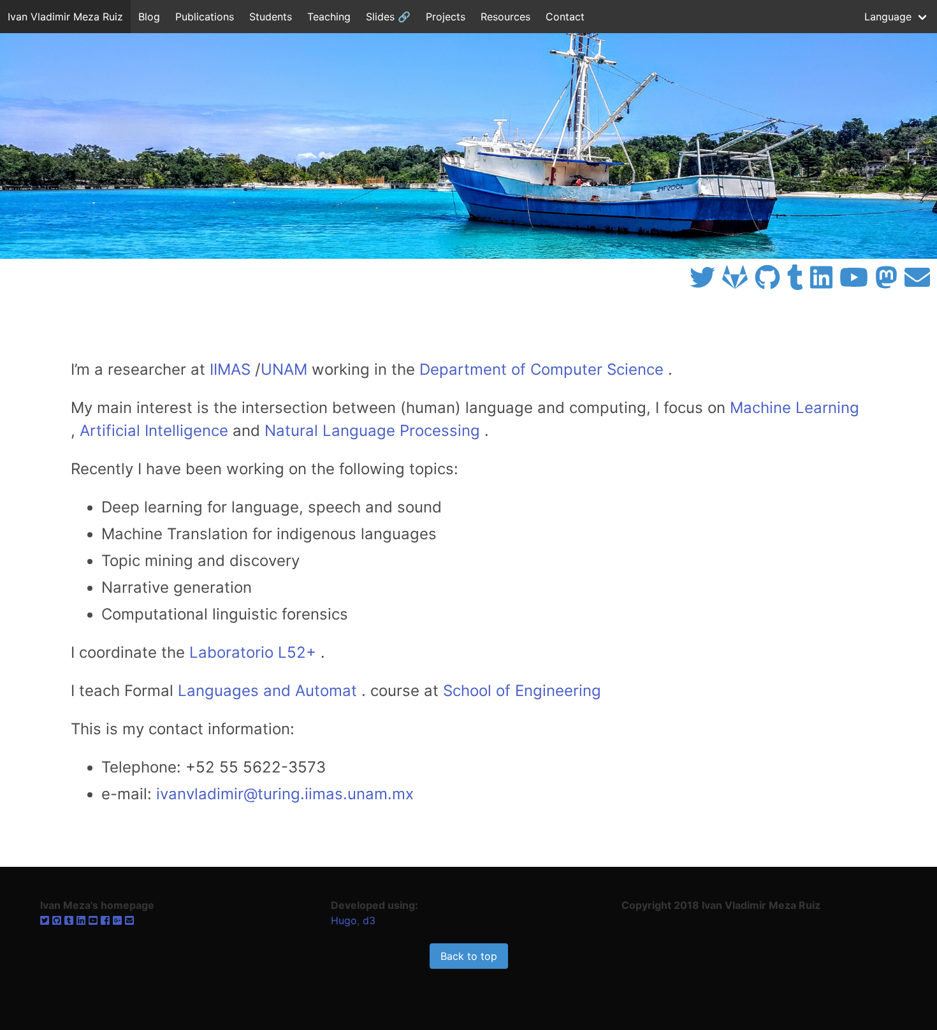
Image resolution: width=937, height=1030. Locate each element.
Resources (505, 16)
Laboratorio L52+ (252, 652)
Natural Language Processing (372, 430)
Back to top (468, 956)
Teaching (329, 16)
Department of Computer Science (541, 369)
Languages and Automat (267, 690)
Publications (204, 16)
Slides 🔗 (388, 16)
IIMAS (230, 369)
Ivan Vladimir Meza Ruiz (65, 16)
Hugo (344, 920)
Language (888, 16)
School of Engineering (522, 690)
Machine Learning (794, 407)
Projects (445, 16)
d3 (369, 920)
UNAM (284, 369)
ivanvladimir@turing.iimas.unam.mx (285, 794)
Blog (149, 16)
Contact (565, 16)
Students (270, 16)
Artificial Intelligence (154, 430)
